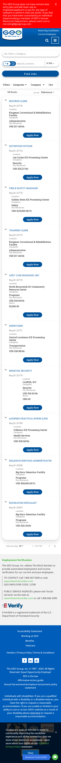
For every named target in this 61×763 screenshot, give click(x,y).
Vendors (11, 652)
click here (35, 713)
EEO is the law (30, 676)
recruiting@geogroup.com (17, 24)
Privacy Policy (24, 652)
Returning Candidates (48, 30)
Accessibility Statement (29, 631)
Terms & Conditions (43, 652)
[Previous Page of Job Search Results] (49, 546)
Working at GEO (29, 636)
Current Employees (47, 34)
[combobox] (29, 54)
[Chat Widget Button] (55, 757)
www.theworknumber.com (18, 581)
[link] (30, 118)
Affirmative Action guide (30, 680)
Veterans (30, 645)
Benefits (29, 640)
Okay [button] (30, 752)
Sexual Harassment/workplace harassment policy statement (30, 686)
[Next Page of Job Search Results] (55, 546)
